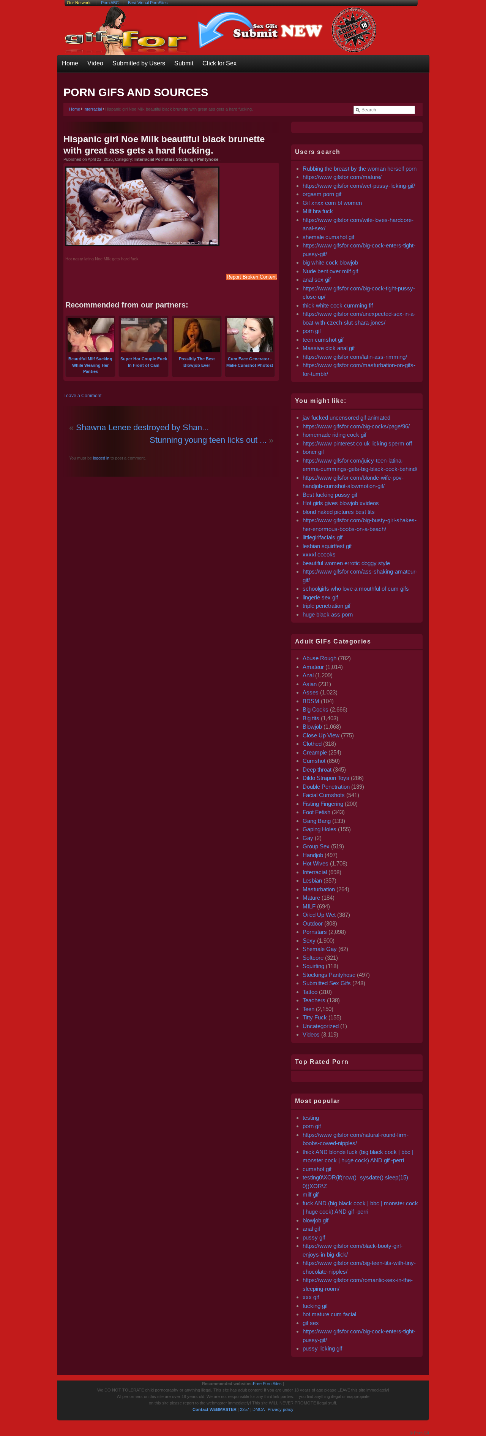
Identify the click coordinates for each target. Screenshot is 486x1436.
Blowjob (312, 726)
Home (70, 63)
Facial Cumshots (324, 795)
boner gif (313, 452)
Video (95, 63)
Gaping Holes (319, 829)
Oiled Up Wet (319, 914)
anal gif (311, 1228)
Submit (183, 63)
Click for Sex (219, 63)
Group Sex (316, 846)
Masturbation (319, 889)
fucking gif (315, 1306)
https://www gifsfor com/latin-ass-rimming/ (355, 356)
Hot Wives (315, 863)
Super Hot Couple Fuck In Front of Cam (143, 362)
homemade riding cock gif (334, 434)
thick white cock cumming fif (338, 305)
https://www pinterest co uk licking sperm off (357, 443)
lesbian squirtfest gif (327, 546)
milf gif (311, 1194)
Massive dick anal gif (329, 348)
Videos (311, 1034)
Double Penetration (326, 786)
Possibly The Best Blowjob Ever (197, 362)
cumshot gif (317, 1169)
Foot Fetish (316, 812)
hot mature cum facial (329, 1314)
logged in (100, 458)
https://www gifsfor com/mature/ (342, 177)
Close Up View (321, 735)
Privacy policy (280, 1409)
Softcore (313, 957)
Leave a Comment (82, 395)
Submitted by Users (138, 63)
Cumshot (314, 761)
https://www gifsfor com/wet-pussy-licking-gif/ (359, 185)
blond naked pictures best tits (339, 512)
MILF (309, 906)
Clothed (312, 743)
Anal (308, 675)
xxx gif (311, 1297)
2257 (244, 1409)
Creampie (315, 752)
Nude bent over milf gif (330, 271)
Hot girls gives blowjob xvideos (341, 503)
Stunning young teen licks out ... (208, 440)
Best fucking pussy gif (330, 494)
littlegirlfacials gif (322, 537)
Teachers (314, 1000)
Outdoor (313, 923)
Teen (308, 1009)
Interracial (93, 109)
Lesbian (312, 880)
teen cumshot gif (323, 339)
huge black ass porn (328, 614)
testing (311, 1117)
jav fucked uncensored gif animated (346, 417)
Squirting (313, 966)
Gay (308, 838)
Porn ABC (110, 2)
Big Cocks (315, 709)
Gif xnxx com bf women (332, 203)
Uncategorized (321, 1026)
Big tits (311, 718)
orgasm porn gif (322, 194)
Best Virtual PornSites (148, 2)
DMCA (258, 1409)
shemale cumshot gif (328, 237)
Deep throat (317, 769)
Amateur (313, 667)
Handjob (313, 855)
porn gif (312, 331)
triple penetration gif (326, 605)
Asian (310, 684)
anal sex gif (317, 279)
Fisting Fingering (323, 803)
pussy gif (314, 1237)
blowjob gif (315, 1220)
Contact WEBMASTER (215, 1409)
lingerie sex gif (320, 597)
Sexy (309, 940)
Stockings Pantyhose (329, 975)
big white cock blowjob (330, 262)
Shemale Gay (320, 949)
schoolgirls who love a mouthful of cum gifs (356, 588)
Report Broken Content (252, 277)
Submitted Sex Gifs (327, 983)
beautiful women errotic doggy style (346, 563)
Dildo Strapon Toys (326, 778)
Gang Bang (317, 821)
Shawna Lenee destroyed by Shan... (142, 427)
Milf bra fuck (318, 211)
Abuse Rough (319, 658)
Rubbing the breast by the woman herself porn (360, 168)
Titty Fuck (315, 1017)
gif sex (311, 1323)
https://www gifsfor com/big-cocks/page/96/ (356, 426)
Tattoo (310, 992)
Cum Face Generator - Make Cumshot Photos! (249, 362)
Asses (311, 692)
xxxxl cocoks (319, 554)
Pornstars (315, 932)
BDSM (311, 701)
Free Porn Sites (267, 1383)
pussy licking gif (322, 1348)
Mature (311, 897)
